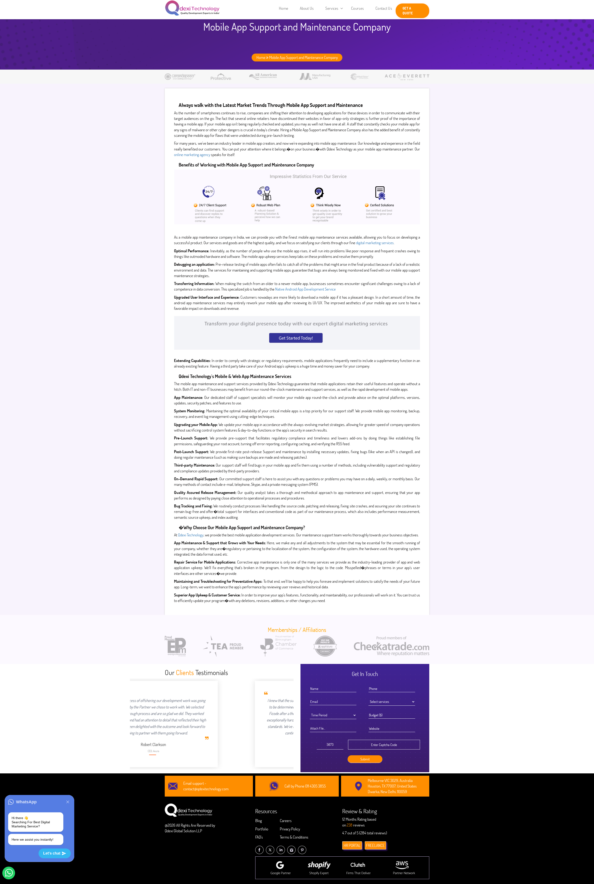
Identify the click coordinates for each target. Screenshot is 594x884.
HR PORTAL (352, 845)
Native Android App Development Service (305, 289)
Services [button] (332, 8)
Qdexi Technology (190, 535)
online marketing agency (192, 154)
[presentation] (171, 716)
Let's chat (51, 853)
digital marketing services (375, 242)
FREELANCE (375, 845)
